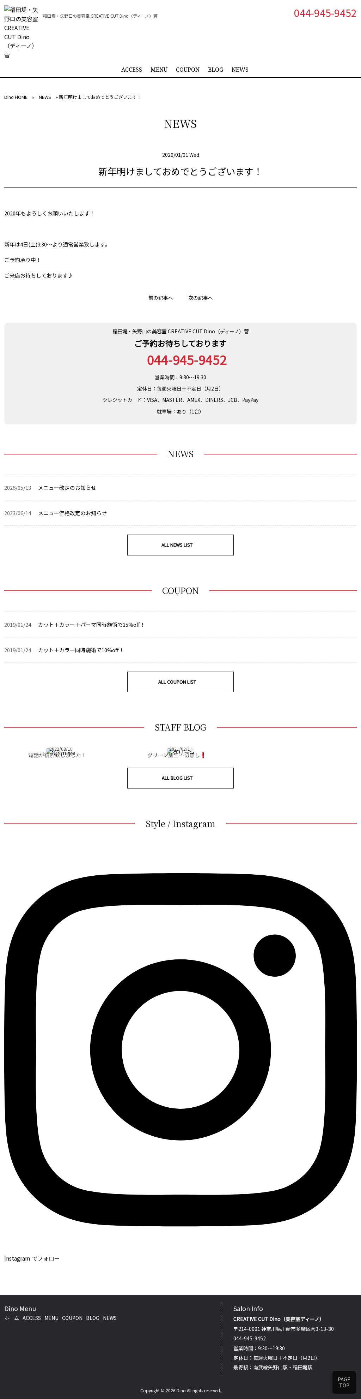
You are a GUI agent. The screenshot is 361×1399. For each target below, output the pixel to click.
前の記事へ (160, 297)
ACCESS (131, 69)
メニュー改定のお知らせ (67, 487)
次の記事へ (200, 297)
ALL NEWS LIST (176, 544)
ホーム (11, 1317)
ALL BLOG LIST (177, 777)
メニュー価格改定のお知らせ (72, 513)
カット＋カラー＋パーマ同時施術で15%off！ (91, 624)
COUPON (188, 69)
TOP (344, 1382)
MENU (159, 69)
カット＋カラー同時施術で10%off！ (81, 650)
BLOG (215, 69)
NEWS (240, 69)
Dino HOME (15, 97)
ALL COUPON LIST (177, 681)
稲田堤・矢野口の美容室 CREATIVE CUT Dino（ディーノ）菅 (180, 331)
